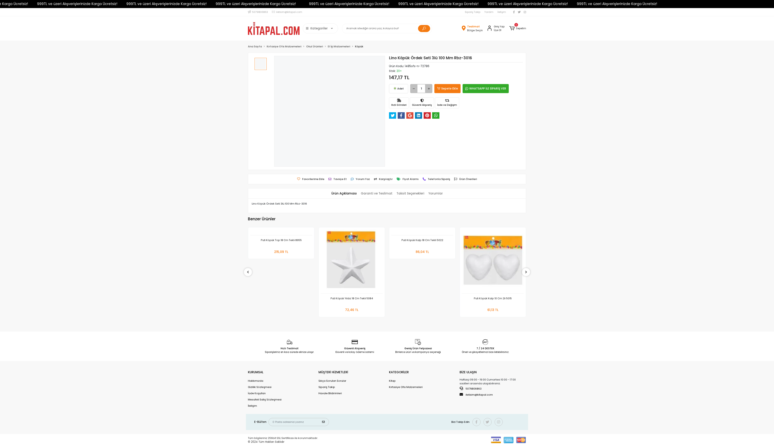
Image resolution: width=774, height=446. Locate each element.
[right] (526, 272)
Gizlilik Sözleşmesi (260, 387)
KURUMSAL (255, 372)
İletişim (501, 12)
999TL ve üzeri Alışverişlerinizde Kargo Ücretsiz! (77, 3)
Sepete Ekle (449, 88)
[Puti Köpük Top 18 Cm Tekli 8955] (281, 232)
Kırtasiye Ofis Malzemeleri (406, 387)
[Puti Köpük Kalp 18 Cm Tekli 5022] (422, 232)
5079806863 (473, 389)
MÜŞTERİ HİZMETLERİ (333, 372)
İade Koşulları (257, 393)
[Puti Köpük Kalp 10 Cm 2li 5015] (493, 261)
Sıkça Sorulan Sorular (332, 381)
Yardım (488, 12)
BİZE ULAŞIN (468, 372)
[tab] (344, 193)
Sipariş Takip (472, 12)
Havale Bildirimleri (330, 393)
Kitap (392, 381)
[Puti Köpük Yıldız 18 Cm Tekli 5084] (352, 261)
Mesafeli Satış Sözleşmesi (265, 399)
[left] (248, 272)
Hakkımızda (255, 381)
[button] (517, 28)
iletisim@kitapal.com (479, 395)
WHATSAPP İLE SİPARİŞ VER (487, 88)
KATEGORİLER (399, 372)
